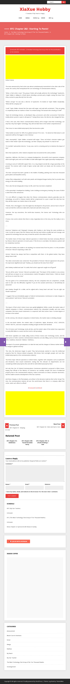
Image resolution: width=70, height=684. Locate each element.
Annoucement (11, 631)
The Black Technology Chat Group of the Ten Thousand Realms (43, 49)
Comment (9, 464)
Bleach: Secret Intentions (14, 635)
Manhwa (9, 649)
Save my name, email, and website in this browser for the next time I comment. (32, 491)
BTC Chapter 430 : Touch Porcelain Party (27, 442)
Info (50, 18)
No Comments (15, 52)
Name (8, 484)
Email (27, 484)
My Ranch (9, 653)
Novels (35, 18)
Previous (31, 388)
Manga (28, 18)
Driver (43, 18)
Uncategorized (11, 667)
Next (40, 388)
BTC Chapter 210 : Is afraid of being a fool (42, 442)
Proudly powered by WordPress (33, 681)
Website (47, 484)
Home (20, 18)
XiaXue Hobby (35, 9)
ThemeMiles (60, 681)
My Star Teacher (12, 658)
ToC (36, 388)
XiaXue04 (13, 49)
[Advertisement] (35, 67)
